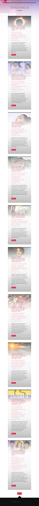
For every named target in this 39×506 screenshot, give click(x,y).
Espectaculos (14, 26)
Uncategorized (18, 79)
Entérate (20, 25)
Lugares (17, 27)
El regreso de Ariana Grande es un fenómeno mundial (19, 131)
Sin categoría (22, 260)
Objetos (19, 78)
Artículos (13, 25)
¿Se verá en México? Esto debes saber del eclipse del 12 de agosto (18, 35)
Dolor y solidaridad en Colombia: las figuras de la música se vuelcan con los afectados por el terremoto (19, 462)
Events (19, 26)
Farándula (23, 26)
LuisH (14, 40)
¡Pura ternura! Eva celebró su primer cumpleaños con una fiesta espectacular (18, 85)
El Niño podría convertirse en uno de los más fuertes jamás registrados (18, 364)
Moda (21, 27)
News (24, 27)
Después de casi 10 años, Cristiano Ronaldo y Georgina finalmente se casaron (19, 177)
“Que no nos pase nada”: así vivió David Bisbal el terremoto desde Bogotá (19, 267)
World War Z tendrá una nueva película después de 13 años (19, 222)
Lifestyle (13, 27)
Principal (13, 79)
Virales (13, 30)
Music (13, 78)
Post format (23, 78)
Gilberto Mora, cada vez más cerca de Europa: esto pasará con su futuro (19, 316)
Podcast (16, 357)
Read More (14, 54)
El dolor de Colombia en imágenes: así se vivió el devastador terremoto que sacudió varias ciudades (18, 412)
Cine (17, 25)
